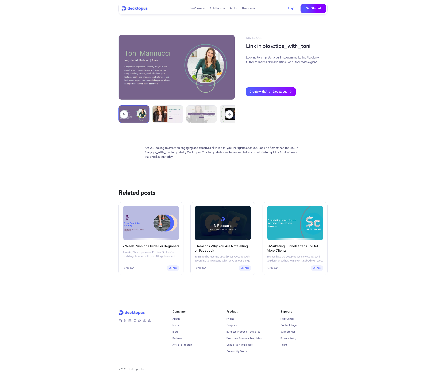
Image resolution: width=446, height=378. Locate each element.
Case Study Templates (239, 344)
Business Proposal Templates (243, 331)
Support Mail (287, 331)
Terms (283, 344)
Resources (248, 8)
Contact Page (288, 325)
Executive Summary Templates (244, 338)
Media (175, 325)
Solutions (216, 8)
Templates (232, 325)
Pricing (233, 8)
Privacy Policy (288, 338)
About (176, 318)
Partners (177, 338)
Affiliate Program (182, 344)
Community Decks (236, 351)
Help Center (287, 318)
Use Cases (195, 8)
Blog (175, 331)
